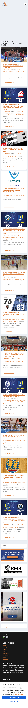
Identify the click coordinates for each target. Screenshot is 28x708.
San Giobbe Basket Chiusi (10, 113)
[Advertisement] (14, 23)
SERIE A (5, 647)
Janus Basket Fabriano (10, 319)
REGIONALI (6, 653)
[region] (14, 695)
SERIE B (5, 651)
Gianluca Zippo (7, 69)
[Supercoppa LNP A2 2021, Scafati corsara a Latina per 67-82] (14, 385)
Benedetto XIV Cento (7, 155)
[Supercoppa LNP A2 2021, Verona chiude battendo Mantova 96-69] (14, 262)
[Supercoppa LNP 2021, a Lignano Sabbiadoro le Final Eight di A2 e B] (14, 465)
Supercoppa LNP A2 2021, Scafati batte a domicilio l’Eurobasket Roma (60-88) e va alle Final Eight (14, 231)
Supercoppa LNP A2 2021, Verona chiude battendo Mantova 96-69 (14, 274)
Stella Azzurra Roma (13, 526)
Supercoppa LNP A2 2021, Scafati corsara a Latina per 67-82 (14, 395)
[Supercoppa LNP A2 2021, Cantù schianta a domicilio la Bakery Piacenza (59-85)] (14, 343)
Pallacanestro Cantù (17, 360)
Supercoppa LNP (6, 114)
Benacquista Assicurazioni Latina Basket (13, 400)
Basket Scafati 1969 (15, 237)
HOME (4, 645)
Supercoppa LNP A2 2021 (10, 73)
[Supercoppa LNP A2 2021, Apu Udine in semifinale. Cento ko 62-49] (14, 138)
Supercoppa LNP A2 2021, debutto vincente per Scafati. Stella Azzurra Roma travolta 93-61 (14, 520)
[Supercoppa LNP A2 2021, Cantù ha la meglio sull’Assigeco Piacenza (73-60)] (14, 178)
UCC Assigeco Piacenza (12, 197)
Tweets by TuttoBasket (7, 627)
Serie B (22, 481)
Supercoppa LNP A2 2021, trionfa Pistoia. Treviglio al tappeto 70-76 (13, 66)
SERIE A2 (5, 649)
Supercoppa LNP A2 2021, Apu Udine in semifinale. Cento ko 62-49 (13, 149)
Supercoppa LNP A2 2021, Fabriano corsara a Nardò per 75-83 (13, 314)
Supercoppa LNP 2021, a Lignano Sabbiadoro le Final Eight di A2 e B (14, 477)
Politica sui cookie (19, 694)
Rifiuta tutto (14, 705)
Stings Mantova (13, 279)
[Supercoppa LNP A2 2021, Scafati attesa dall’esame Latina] (14, 425)
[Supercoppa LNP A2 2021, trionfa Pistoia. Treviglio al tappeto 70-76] (14, 54)
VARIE (4, 657)
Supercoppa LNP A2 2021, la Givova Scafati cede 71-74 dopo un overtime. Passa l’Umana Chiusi (13, 107)
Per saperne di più (9, 83)
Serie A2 (17, 71)
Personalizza (14, 701)
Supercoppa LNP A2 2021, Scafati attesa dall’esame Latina (14, 436)
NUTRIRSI (5, 659)
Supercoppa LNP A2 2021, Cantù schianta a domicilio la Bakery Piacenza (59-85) (14, 354)
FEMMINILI (6, 655)
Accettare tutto (14, 697)
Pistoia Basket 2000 (11, 71)
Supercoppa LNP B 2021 (12, 484)
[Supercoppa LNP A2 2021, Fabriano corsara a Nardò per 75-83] (14, 302)
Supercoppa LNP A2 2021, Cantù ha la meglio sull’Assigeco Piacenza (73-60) (13, 190)
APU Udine (19, 153)
